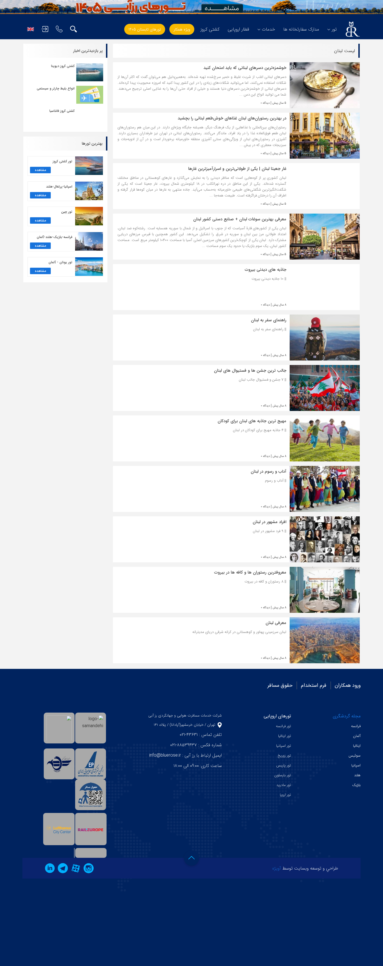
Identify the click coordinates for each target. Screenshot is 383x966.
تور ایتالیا (284, 736)
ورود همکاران (348, 685)
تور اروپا (285, 795)
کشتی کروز (210, 29)
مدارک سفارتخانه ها (301, 29)
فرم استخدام (313, 685)
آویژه (276, 868)
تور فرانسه (283, 726)
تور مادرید (283, 785)
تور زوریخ (284, 756)
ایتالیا (357, 746)
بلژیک (356, 785)
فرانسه (356, 726)
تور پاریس (283, 765)
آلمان (357, 736)
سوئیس (355, 756)
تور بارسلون (282, 775)
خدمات (268, 29)
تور (334, 29)
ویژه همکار (182, 29)
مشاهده (40, 170)
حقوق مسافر (279, 685)
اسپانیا (356, 765)
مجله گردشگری (347, 716)
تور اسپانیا (283, 746)
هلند (357, 775)
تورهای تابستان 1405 (144, 29)
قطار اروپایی (238, 29)
